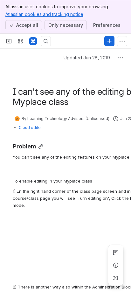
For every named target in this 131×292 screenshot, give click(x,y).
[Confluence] (33, 41)
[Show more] (122, 41)
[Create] (109, 41)
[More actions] (120, 58)
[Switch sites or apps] (20, 41)
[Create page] (116, 278)
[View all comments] (116, 252)
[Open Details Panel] (116, 265)
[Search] (46, 41)
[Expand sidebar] (9, 41)
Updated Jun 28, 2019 (87, 57)
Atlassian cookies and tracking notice (44, 14)
